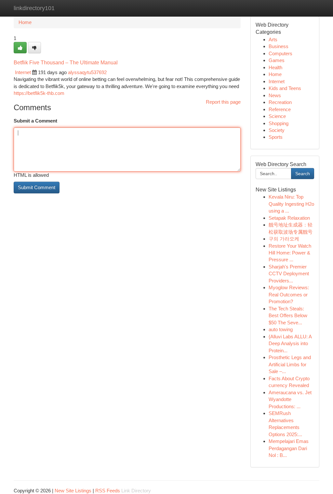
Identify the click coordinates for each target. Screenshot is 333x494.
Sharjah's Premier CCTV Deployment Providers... (289, 273)
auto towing (281, 329)
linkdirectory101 (34, 8)
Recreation (280, 102)
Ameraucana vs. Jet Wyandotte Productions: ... (290, 399)
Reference (280, 109)
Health (275, 67)
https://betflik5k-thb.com (39, 93)
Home (25, 22)
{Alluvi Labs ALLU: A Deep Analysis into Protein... (290, 343)
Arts (273, 39)
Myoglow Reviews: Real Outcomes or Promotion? (289, 294)
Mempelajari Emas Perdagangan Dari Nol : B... (289, 448)
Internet (23, 72)
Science (277, 116)
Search (302, 173)
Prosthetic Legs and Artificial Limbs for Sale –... (290, 364)
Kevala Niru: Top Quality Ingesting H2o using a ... (291, 204)
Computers (280, 53)
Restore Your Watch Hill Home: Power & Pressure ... (290, 253)
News (275, 95)
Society (277, 130)
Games (277, 60)
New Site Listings (73, 490)
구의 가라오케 (284, 238)
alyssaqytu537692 (87, 72)
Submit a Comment (35, 121)
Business (278, 46)
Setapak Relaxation (289, 218)
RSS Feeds (107, 490)
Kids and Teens (285, 88)
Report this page (223, 102)
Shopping (278, 123)
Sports (276, 137)
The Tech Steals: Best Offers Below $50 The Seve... (288, 315)
